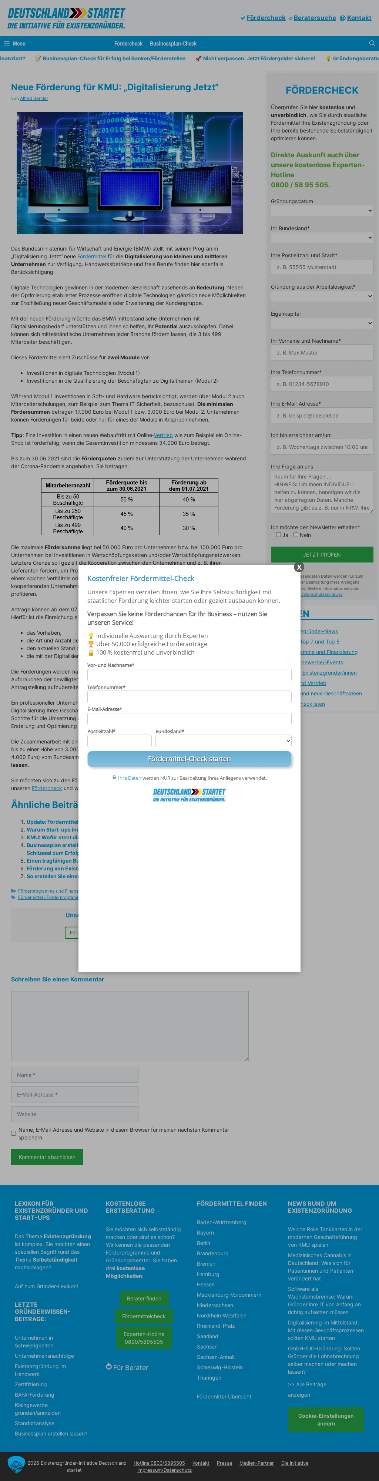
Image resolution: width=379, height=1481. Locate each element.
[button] (16, 1464)
